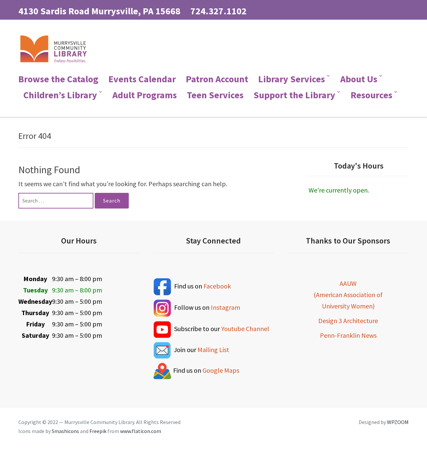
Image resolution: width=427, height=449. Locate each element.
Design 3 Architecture (348, 320)
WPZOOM (398, 422)
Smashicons (65, 431)
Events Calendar (142, 79)
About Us (358, 79)
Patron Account (217, 79)
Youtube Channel (245, 328)
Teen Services (215, 95)
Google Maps (220, 370)
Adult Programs (144, 95)
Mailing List (213, 349)
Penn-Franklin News (348, 335)
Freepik (97, 431)
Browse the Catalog (58, 79)
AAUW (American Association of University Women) (348, 294)
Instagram (225, 307)
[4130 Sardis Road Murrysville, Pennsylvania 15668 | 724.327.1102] (53, 47)
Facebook (217, 285)
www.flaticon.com (140, 431)
